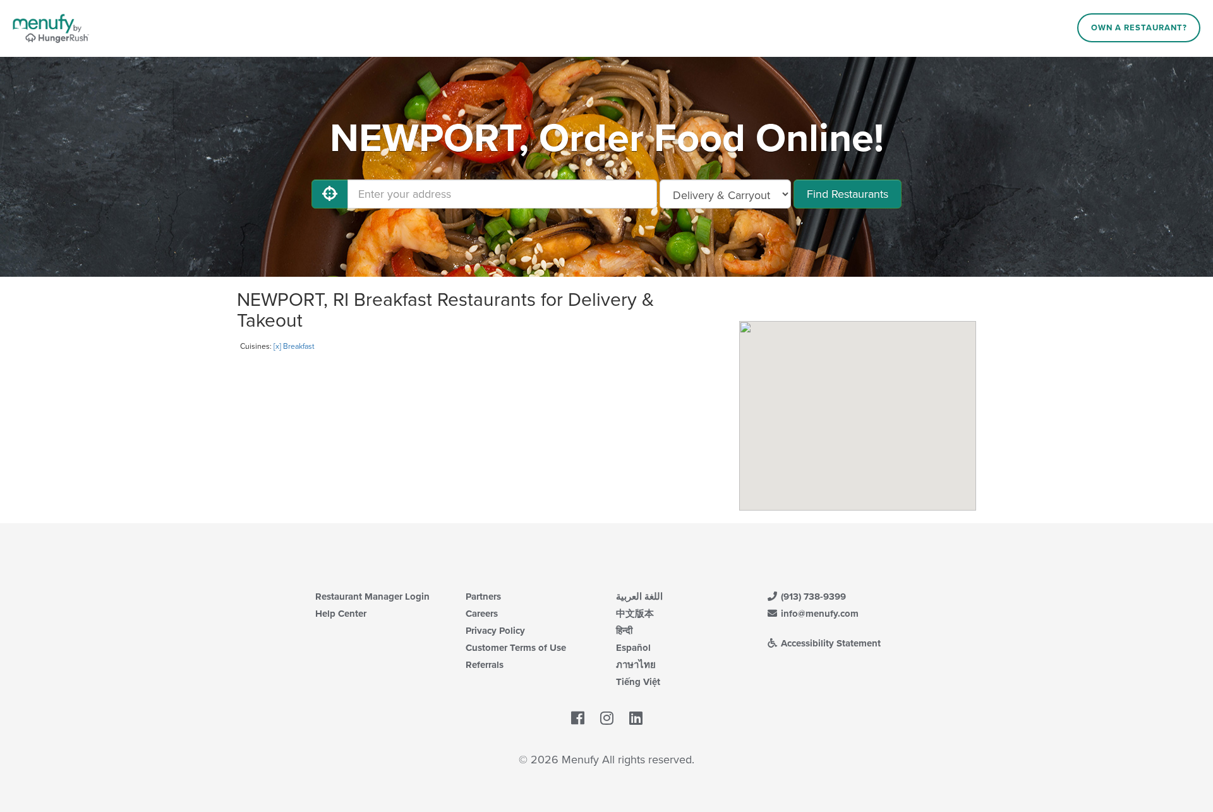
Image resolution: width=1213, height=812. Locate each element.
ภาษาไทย (636, 664)
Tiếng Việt (638, 682)
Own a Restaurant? (1139, 28)
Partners (483, 596)
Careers (482, 613)
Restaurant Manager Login (372, 596)
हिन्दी (624, 630)
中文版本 (635, 613)
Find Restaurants (847, 194)
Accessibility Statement (829, 643)
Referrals (485, 664)
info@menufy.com (818, 613)
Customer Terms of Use (516, 647)
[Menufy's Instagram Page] (606, 718)
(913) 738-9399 (812, 596)
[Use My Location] (329, 194)
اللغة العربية (639, 596)
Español (633, 647)
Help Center (340, 613)
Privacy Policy (495, 630)
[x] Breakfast (294, 346)
